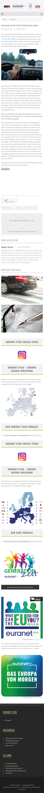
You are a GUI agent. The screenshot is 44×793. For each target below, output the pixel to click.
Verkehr (19, 208)
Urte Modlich (17, 329)
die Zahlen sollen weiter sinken (12, 41)
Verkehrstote (31, 208)
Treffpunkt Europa (12, 741)
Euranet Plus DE (6, 195)
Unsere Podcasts (11, 743)
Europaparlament (11, 766)
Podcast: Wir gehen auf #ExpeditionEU (17, 435)
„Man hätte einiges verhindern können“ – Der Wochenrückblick (23, 323)
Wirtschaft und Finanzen (14, 738)
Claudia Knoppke (17, 300)
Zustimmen (5, 169)
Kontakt (8, 720)
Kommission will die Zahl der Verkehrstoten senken (26, 195)
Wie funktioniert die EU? (14, 768)
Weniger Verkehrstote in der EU (22, 297)
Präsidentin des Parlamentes (15, 771)
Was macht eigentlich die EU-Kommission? (22, 231)
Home (4, 19)
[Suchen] (42, 14)
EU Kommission (11, 763)
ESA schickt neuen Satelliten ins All (22, 220)
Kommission (7, 208)
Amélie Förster (8, 29)
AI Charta (8, 773)
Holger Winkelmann (28, 639)
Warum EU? (9, 745)
